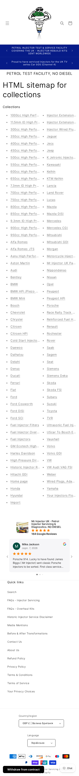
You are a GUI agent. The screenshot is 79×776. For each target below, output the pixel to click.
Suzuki (52, 404)
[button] (7, 23)
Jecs (50, 143)
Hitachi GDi (19, 474)
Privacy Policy (16, 666)
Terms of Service (18, 683)
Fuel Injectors (20, 439)
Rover (51, 340)
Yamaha (53, 488)
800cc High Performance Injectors (36, 207)
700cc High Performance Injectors (36, 192)
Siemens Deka (57, 375)
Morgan (52, 249)
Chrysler (16, 319)
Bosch (14, 305)
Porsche (53, 305)
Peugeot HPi (56, 298)
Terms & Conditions (20, 674)
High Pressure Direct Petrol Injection (37, 460)
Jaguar (52, 136)
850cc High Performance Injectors (36, 214)
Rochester (54, 333)
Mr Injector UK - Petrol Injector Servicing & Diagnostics (44, 769)
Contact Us (14, 641)
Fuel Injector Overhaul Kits (30, 432)
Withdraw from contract (23, 769)
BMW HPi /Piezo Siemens (29, 291)
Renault (52, 326)
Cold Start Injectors (25, 340)
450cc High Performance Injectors (36, 150)
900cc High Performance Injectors (36, 228)
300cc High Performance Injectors (36, 129)
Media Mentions (17, 625)
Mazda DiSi (55, 214)
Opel (50, 284)
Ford (13, 397)
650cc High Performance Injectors (36, 178)
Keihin (51, 171)
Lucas (51, 200)
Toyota (52, 411)
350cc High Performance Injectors (36, 136)
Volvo (51, 446)
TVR (50, 418)
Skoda (51, 383)
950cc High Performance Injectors (36, 235)
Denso (15, 368)
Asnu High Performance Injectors (35, 256)
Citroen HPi (19, 333)
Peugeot (53, 291)
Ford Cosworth (21, 404)
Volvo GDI (54, 453)
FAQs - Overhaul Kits (20, 608)
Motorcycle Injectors (62, 256)
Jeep (50, 150)
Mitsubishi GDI (57, 242)
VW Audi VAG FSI (59, 467)
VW (49, 460)
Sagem (52, 354)
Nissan (52, 277)
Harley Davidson (22, 453)
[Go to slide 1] (37, 574)
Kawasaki (54, 164)
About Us (13, 650)
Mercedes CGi (57, 228)
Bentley (15, 277)
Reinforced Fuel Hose (63, 319)
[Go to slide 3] (42, 574)
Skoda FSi (54, 390)
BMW (14, 284)
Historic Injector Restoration (31, 467)
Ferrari (15, 383)
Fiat (13, 390)
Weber (51, 474)
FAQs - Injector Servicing (23, 600)
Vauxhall (53, 439)
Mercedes (54, 221)
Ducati (15, 375)
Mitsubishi (54, 235)
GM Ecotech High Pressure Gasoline (37, 446)
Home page (19, 481)
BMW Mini (17, 298)
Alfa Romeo (19, 242)
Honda (15, 488)
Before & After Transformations (27, 633)
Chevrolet (17, 312)
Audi (13, 270)
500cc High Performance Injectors (36, 157)
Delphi (15, 362)
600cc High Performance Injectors (36, 171)
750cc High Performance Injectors (36, 200)
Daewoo (16, 347)
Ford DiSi (17, 411)
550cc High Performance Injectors (36, 164)
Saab (50, 347)
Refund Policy (16, 658)
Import (15, 502)
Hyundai (16, 495)
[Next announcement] (72, 51)
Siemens (53, 368)
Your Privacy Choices (21, 691)
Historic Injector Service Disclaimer (30, 616)
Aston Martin (20, 263)
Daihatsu (17, 354)
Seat (50, 362)
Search (12, 592)
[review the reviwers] (64, 544)
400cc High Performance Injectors (36, 143)
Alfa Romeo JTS (22, 249)
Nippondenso (57, 270)
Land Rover (55, 192)
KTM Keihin (55, 178)
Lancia (52, 185)
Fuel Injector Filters (24, 425)
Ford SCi (16, 418)
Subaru (52, 397)
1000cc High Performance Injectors (36, 115)
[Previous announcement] (7, 51)
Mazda (52, 207)
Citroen (15, 326)
